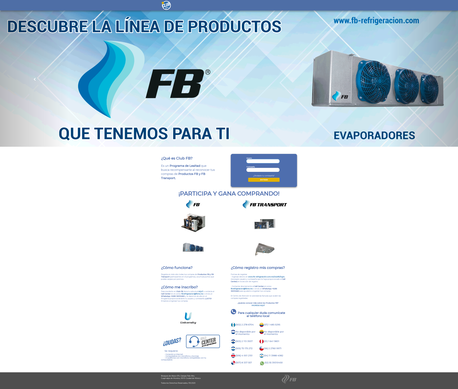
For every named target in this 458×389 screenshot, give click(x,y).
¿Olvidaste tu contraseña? (264, 176)
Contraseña (250, 167)
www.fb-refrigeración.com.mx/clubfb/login (266, 277)
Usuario (249, 158)
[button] (34, 78)
